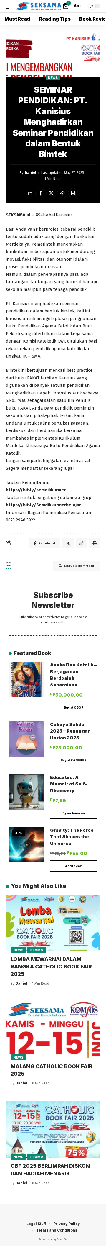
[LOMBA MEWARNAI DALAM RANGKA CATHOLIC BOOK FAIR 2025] (53, 923)
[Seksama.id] (39, 6)
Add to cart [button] (73, 866)
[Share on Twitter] (51, 193)
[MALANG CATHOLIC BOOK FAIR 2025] (53, 1030)
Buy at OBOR (73, 707)
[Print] (73, 193)
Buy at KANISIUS (74, 760)
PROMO (36, 950)
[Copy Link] (62, 193)
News (53, 77)
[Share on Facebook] (40, 193)
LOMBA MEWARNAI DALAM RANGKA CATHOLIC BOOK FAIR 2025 (51, 966)
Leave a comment (79, 566)
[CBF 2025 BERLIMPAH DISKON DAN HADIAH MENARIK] (53, 1129)
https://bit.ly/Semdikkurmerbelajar (43, 505)
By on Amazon (73, 813)
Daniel (30, 173)
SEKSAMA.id (18, 215)
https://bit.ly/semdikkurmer (36, 489)
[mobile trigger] (11, 6)
